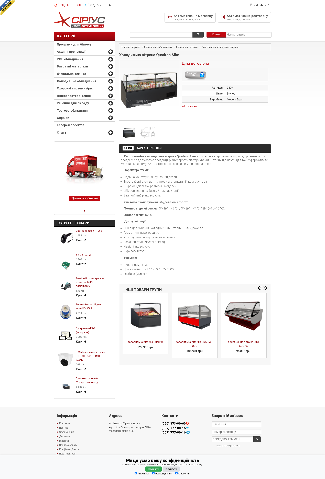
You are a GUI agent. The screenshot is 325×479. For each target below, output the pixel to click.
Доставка (64, 436)
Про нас (63, 427)
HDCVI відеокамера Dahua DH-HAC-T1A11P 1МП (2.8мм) (90, 356)
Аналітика (143, 473)
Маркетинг (184, 473)
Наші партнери (67, 453)
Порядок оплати (68, 445)
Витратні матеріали (72, 66)
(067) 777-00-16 (99, 5)
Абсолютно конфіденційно (228, 446)
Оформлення (66, 432)
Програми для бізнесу (74, 44)
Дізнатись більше (84, 198)
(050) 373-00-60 (69, 5)
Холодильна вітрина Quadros (145, 342)
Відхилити (171, 469)
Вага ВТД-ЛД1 (84, 254)
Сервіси (63, 118)
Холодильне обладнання (76, 81)
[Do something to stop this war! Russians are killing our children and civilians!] (7, 7)
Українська (258, 5)
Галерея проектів (70, 125)
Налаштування (163, 473)
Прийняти (153, 469)
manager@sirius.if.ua (121, 431)
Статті (62, 132)
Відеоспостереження (74, 96)
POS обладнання (70, 59)
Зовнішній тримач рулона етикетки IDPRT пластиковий (90, 282)
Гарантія (64, 440)
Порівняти (191, 106)
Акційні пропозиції (71, 52)
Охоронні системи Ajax (75, 88)
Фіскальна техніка (71, 74)
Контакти (64, 423)
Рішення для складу (73, 103)
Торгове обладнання (73, 110)
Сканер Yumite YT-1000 (89, 230)
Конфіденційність (69, 449)
